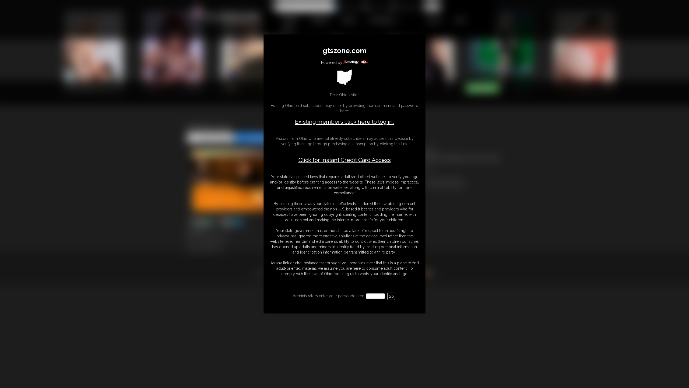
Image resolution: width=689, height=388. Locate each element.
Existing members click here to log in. (344, 121)
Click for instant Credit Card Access (344, 160)
